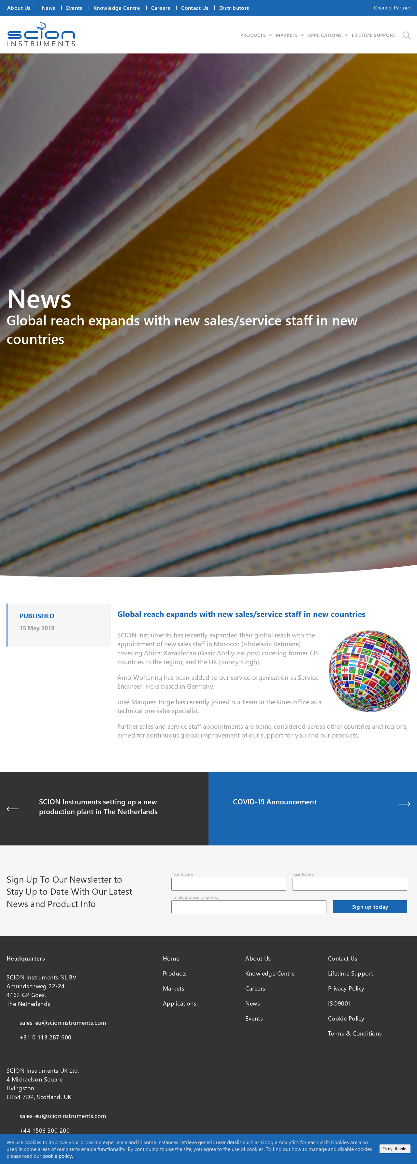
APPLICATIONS (325, 35)
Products (175, 973)
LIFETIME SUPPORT (374, 35)
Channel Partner (392, 7)
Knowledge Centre (116, 7)
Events (74, 7)
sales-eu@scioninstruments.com (63, 1022)
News (48, 7)
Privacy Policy (346, 988)
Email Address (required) (195, 897)
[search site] (406, 35)
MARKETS (287, 35)
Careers (160, 7)
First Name (182, 875)
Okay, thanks (395, 1148)
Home (171, 958)
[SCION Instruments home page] (41, 44)
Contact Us (194, 7)
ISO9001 (340, 1003)
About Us (19, 7)
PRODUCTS (253, 35)
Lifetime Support (350, 973)
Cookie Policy (346, 1018)
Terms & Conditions (355, 1033)
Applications (179, 1003)
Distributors (234, 7)
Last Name (303, 875)
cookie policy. (58, 1155)
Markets (173, 988)
